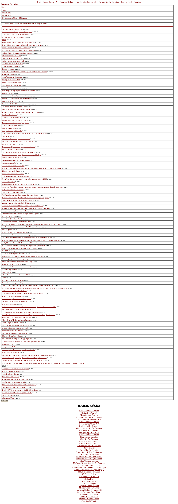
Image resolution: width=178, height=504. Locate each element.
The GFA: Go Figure (8, 182)
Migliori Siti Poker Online (89, 499)
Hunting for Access (8, 74)
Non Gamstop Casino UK (89, 424)
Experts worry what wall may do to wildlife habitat (18, 200)
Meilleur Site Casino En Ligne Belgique (89, 470)
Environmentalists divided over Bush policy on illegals (20, 213)
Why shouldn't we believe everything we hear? (17, 317)
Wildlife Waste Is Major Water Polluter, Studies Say (18, 42)
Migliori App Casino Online (89, 465)
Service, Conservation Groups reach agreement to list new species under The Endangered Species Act (34, 288)
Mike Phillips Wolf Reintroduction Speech (16, 320)
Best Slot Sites (89, 448)
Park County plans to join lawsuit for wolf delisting (18, 50)
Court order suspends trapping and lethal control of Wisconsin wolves (24, 133)
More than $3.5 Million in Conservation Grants (17, 98)
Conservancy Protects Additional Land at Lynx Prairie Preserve (22, 206)
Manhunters (5, 136)
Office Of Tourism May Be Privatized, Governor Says (19, 385)
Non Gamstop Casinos (64, 2)
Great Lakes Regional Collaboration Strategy (16, 104)
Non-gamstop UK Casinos (89, 433)
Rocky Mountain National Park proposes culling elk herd (20, 243)
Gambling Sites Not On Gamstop (89, 428)
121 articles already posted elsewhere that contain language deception (24, 23)
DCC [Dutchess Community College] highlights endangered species (24, 245)
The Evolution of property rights (12, 29)
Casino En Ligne (89, 483)
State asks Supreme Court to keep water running (17, 141)
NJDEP (4, 40)
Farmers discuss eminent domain (12, 280)
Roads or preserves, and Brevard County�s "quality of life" (21, 341)
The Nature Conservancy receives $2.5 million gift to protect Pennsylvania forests (28, 315)
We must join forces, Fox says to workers (15, 211)
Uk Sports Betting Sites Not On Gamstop (89, 463)
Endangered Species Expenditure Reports (15, 369)
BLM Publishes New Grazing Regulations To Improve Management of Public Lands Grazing (32, 168)
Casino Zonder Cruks (45, 2)
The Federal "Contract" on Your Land (14, 106)
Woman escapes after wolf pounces (13, 174)
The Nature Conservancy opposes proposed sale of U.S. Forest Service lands (26, 237)
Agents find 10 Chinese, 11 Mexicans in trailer (17, 267)
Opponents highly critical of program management (18, 147)
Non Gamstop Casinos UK (86, 2)
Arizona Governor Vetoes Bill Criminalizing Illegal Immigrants (22, 256)
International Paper (8, 395)
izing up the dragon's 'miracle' (12, 131)
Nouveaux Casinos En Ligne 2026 (89, 490)
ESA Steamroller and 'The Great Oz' (13, 166)
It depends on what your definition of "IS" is (16, 275)
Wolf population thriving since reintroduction (17, 53)
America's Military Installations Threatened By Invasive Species (22, 293)
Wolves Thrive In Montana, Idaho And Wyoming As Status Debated (25, 208)
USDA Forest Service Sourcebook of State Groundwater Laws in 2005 (24, 179)
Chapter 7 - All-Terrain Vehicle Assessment (15, 176)
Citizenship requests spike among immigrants (16, 259)
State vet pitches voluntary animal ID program (17, 32)
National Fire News (8, 93)
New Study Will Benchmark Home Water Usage (17, 261)
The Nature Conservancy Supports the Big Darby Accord (20, 195)
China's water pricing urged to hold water (15, 34)
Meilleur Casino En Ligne (89, 488)
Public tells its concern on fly (11, 56)
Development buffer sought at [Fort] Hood (15, 123)
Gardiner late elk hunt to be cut (12, 157)
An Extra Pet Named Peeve (10, 125)
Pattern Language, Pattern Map (12, 323)
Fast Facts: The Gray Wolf (10, 144)
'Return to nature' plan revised (11, 149)
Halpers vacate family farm (10, 171)
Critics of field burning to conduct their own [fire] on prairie (22, 45)
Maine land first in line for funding (13, 331)
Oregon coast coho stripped (10, 352)
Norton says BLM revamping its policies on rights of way (20, 112)
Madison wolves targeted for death (13, 61)
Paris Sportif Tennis (89, 501)
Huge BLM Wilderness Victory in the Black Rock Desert (20, 390)
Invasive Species (7, 229)
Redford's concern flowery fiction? (13, 58)
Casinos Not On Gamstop (109, 2)
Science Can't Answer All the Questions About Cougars (19, 248)
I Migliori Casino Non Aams (89, 472)
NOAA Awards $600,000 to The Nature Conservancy (19, 184)
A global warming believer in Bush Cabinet (16, 203)
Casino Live (89, 479)
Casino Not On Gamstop (89, 450)
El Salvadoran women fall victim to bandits (16, 221)
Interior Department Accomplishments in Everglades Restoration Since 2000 (28, 285)
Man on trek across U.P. (9, 163)
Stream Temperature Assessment (12, 77)
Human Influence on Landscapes (12, 296)
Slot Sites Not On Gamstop (89, 430)
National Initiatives (8, 69)
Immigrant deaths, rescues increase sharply (15, 301)
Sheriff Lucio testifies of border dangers (14, 333)
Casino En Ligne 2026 (89, 494)
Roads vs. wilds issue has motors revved (15, 328)
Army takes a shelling (9, 216)
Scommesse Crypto (89, 481)
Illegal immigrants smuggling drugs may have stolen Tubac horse (23, 360)
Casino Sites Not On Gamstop (89, 446)
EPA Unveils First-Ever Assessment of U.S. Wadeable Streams (21, 227)
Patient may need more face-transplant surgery (17, 235)
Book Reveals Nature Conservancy (13, 190)
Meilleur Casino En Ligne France (89, 457)
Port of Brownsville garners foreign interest (16, 309)
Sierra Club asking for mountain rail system (16, 325)
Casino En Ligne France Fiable (89, 492)
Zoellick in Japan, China (10, 374)
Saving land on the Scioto (10, 347)
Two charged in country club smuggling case (16, 339)
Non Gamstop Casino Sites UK (89, 419)
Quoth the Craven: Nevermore (11, 264)
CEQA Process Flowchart (10, 66)
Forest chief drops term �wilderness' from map (17, 109)
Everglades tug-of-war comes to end (13, 382)
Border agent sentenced (9, 304)
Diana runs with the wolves (10, 377)
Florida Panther (7, 272)
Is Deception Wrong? (8, 398)
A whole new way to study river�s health (15, 160)
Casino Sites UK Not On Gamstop (89, 452)
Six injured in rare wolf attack (11, 85)
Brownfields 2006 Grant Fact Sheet (13, 219)
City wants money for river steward (13, 37)
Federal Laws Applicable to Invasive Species (16, 299)
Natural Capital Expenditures (11, 82)
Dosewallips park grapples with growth (14, 283)
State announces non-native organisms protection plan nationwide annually (26, 355)
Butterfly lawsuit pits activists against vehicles (17, 393)
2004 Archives (6, 13)
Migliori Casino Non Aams (89, 486)
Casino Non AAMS (89, 413)
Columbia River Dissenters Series (12, 117)
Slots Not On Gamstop (89, 437)
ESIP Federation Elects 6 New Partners (14, 291)
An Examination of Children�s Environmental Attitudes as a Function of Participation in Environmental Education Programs (43, 363)
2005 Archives (6, 15)
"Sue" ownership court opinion (12, 192)
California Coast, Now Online (11, 336)
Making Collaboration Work (11, 80)
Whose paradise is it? (8, 344)
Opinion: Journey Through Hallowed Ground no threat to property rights (25, 198)
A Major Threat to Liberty (10, 101)
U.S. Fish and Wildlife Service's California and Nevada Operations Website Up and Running (31, 224)
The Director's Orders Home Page (12, 64)
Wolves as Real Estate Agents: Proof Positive (16, 96)
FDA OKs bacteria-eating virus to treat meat (16, 139)
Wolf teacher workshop (9, 128)
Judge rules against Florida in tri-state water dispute (18, 152)
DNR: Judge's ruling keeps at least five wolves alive (18, 90)
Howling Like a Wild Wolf (10, 371)
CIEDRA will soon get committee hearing (15, 120)
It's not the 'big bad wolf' (9, 269)
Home (4, 7)
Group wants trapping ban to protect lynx (15, 379)
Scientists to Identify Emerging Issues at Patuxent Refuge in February (24, 358)
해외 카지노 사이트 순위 (89, 477)
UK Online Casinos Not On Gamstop (89, 417)
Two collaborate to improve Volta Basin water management (21, 312)
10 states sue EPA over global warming (14, 232)
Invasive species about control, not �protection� (18, 350)
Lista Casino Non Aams (89, 497)
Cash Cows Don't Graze (9, 115)
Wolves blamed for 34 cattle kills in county (16, 48)
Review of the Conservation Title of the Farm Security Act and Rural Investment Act (29, 307)
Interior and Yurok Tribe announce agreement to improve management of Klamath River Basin (32, 187)
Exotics (4, 277)
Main (4, 10)
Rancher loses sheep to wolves (11, 88)
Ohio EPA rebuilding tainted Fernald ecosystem (17, 251)
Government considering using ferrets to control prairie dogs (21, 155)
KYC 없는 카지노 (89, 474)
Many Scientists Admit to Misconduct (14, 387)
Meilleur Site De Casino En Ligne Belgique (89, 467)
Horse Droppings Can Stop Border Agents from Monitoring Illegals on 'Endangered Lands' (31, 240)
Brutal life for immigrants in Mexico (13, 253)
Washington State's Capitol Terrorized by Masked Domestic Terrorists (24, 72)
